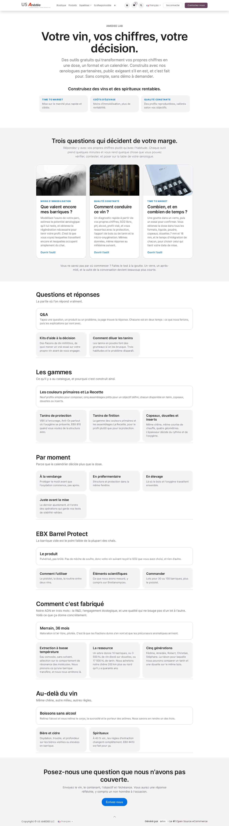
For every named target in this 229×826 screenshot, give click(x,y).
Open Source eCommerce (192, 821)
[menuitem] (61, 5)
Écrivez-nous (114, 802)
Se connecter (173, 5)
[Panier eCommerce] (127, 5)
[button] (141, 5)
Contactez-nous (196, 5)
